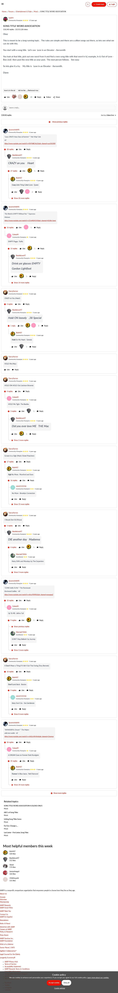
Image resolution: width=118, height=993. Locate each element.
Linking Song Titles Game (12, 819)
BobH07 (19, 178)
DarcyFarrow (13, 291)
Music (36, 11)
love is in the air (9, 90)
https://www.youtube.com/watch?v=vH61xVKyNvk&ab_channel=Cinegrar (29, 736)
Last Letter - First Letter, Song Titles (16, 832)
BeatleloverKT (17, 155)
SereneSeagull (14, 871)
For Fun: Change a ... (11, 826)
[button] (2, 5)
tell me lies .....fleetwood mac (28, 90)
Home (4, 11)
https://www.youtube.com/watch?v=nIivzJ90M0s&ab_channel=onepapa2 (28, 594)
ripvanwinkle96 (14, 130)
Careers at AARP (6, 929)
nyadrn (11, 18)
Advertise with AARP (7, 927)
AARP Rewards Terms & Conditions (17, 969)
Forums (11, 11)
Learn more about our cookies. (98, 978)
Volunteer (3, 899)
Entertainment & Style (24, 11)
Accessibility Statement (13, 966)
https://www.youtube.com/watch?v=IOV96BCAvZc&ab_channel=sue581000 (29, 143)
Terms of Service (10, 964)
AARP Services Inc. (6, 938)
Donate (2, 897)
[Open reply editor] (59, 108)
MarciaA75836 (21, 554)
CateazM (15, 234)
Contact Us (4, 914)
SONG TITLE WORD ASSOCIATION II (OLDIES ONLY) (23, 806)
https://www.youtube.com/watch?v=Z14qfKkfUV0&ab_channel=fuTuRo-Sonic (30, 220)
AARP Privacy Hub (11, 962)
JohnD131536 (21, 486)
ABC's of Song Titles (11, 812)
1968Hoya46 (14, 878)
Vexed (11, 865)
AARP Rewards (5, 905)
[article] (59, 140)
